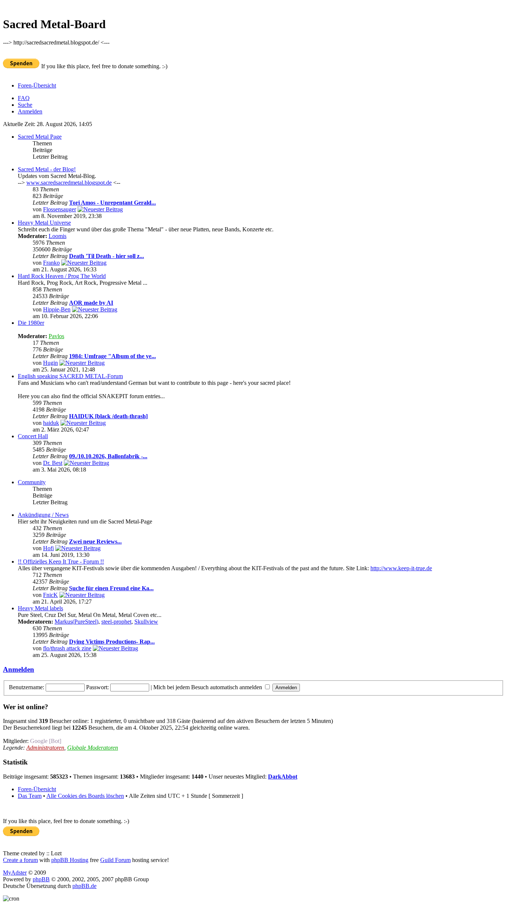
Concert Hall (33, 436)
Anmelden (30, 111)
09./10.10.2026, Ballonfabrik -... (108, 456)
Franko (51, 263)
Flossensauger (59, 209)
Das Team (30, 796)
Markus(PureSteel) (76, 621)
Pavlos (56, 336)
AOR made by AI (91, 303)
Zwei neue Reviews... (95, 541)
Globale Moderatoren (92, 747)
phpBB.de (84, 886)
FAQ (24, 98)
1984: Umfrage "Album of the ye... (112, 356)
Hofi (48, 548)
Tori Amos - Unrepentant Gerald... (112, 202)
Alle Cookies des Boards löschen (85, 796)
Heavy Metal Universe (44, 222)
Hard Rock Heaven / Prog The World (62, 276)
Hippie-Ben (57, 309)
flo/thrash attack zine (67, 648)
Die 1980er (31, 323)
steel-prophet (116, 621)
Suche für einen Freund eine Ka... (111, 588)
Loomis (57, 236)
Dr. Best (52, 463)
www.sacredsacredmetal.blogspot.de (69, 182)
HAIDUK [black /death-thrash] (108, 416)
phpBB (41, 879)
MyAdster (15, 872)
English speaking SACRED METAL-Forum (70, 376)
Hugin (50, 363)
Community (32, 482)
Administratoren (45, 747)
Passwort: (97, 687)
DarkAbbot (282, 776)
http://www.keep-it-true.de (401, 568)
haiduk (51, 423)
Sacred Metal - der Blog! (47, 169)
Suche (25, 105)
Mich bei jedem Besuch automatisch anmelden (208, 687)
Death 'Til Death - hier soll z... (106, 256)
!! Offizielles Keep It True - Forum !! (61, 561)
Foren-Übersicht (37, 85)
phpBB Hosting (69, 860)
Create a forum (20, 860)
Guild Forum (115, 860)
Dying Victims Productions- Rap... (112, 641)
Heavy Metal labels (40, 608)
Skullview (146, 621)
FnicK (50, 595)
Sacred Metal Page (40, 136)
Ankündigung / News (43, 515)
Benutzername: (26, 687)
